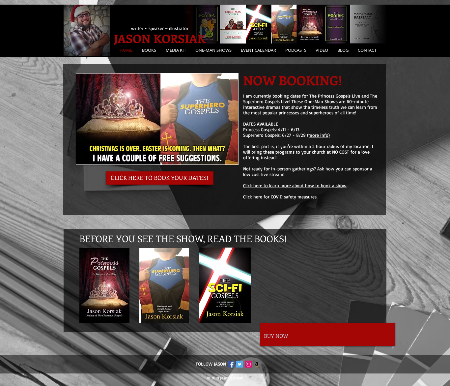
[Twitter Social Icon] (239, 364)
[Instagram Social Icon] (248, 364)
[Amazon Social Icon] (256, 364)
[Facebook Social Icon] (231, 364)
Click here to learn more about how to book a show (295, 185)
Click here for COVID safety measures (280, 196)
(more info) (318, 135)
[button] (175, 50)
